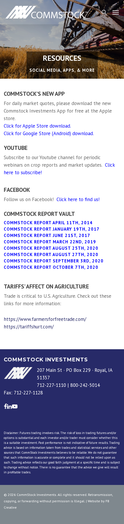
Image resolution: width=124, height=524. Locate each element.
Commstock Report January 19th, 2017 (51, 229)
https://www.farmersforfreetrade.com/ (45, 319)
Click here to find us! (78, 199)
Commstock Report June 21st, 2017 (47, 235)
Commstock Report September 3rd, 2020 (54, 261)
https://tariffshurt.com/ (29, 326)
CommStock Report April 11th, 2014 (48, 222)
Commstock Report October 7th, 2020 (51, 267)
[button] (115, 12)
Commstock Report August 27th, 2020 (52, 254)
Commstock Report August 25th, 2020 (51, 248)
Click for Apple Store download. (37, 126)
